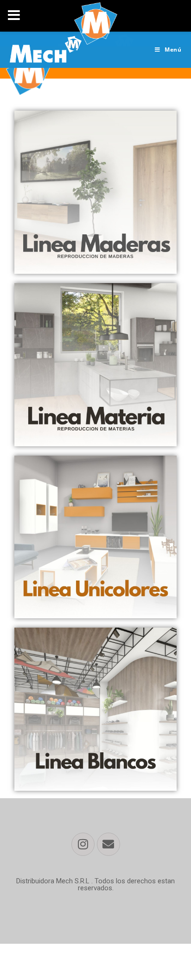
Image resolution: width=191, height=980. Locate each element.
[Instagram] (83, 844)
